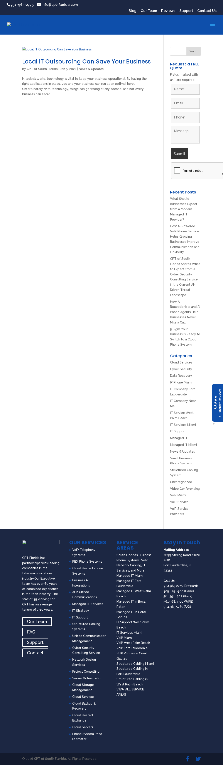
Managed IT (179, 438)
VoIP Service (179, 502)
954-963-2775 (22, 5)
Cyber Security (181, 369)
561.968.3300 (173, 601)
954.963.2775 (173, 586)
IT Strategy (80, 610)
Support (186, 11)
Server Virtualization (87, 678)
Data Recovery (181, 375)
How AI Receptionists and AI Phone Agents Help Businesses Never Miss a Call (185, 312)
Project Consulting (86, 671)
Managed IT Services (87, 604)
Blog (132, 11)
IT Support (178, 431)
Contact (35, 652)
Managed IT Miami (183, 445)
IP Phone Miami (181, 382)
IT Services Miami (183, 425)
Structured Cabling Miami (135, 663)
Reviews (168, 11)
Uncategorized (181, 482)
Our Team (149, 11)
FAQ (31, 632)
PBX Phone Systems (87, 561)
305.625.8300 (173, 591)
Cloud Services (181, 362)
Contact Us (206, 11)
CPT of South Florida (42, 69)
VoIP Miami (178, 495)
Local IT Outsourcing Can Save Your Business (86, 61)
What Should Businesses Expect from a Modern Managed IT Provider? (183, 209)
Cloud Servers (82, 727)
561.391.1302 (173, 596)
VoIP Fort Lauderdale (132, 648)
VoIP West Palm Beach (133, 643)
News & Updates (91, 69)
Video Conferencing (185, 488)
